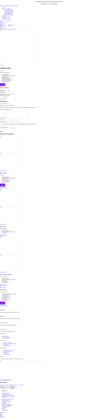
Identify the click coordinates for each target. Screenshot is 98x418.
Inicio (1, 29)
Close (1, 413)
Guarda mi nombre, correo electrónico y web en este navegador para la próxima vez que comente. (18, 124)
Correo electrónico (3, 121)
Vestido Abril (3, 289)
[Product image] (8, 169)
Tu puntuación (3, 109)
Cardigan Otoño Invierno (9, 10)
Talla (1, 91)
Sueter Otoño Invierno (9, 13)
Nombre (2, 119)
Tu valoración (3, 117)
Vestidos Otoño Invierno (9, 14)
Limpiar (4, 92)
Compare (4, 409)
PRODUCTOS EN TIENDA (5, 20)
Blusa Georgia (3, 173)
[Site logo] (4, 5)
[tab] (50, 96)
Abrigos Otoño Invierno (9, 9)
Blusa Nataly (3, 226)
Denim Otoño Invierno (9, 12)
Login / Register (5, 410)
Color (1, 90)
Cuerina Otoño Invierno (9, 11)
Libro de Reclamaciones (5, 380)
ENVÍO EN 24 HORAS (6, 29)
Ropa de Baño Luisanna (5, 274)
